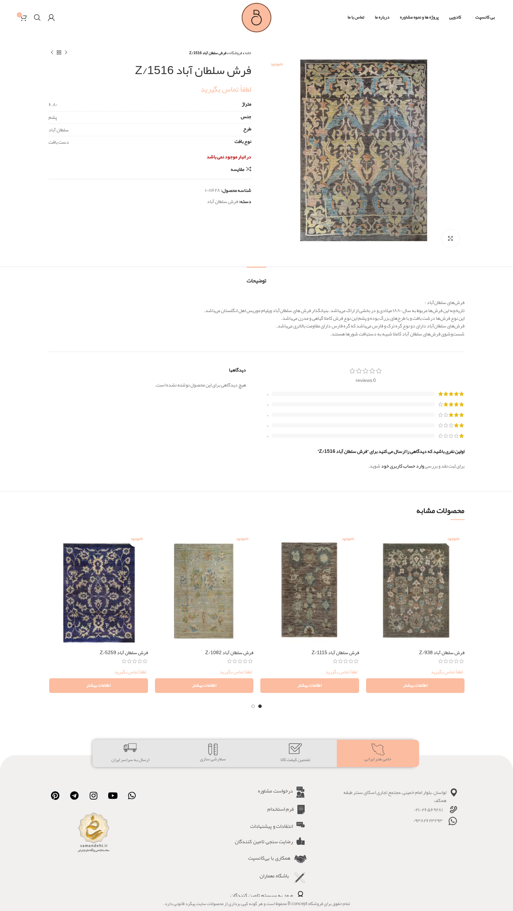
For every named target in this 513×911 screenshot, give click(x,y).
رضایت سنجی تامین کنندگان (264, 841)
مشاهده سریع (371, 554)
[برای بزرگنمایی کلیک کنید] (450, 238)
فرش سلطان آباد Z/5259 (124, 652)
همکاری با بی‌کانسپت (269, 858)
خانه (248, 53)
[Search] (37, 17)
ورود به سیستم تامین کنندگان (261, 895)
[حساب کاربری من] (51, 17)
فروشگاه (235, 53)
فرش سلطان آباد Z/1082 (229, 652)
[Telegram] (74, 795)
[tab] (256, 277)
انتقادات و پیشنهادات (271, 826)
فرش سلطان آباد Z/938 (441, 652)
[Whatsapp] (132, 795)
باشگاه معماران (274, 875)
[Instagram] (93, 795)
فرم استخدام (280, 809)
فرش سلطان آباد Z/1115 (335, 652)
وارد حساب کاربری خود (402, 466)
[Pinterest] (55, 795)
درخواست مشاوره (275, 791)
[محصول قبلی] (65, 52)
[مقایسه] (371, 539)
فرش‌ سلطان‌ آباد (222, 201)
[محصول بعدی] (52, 52)
